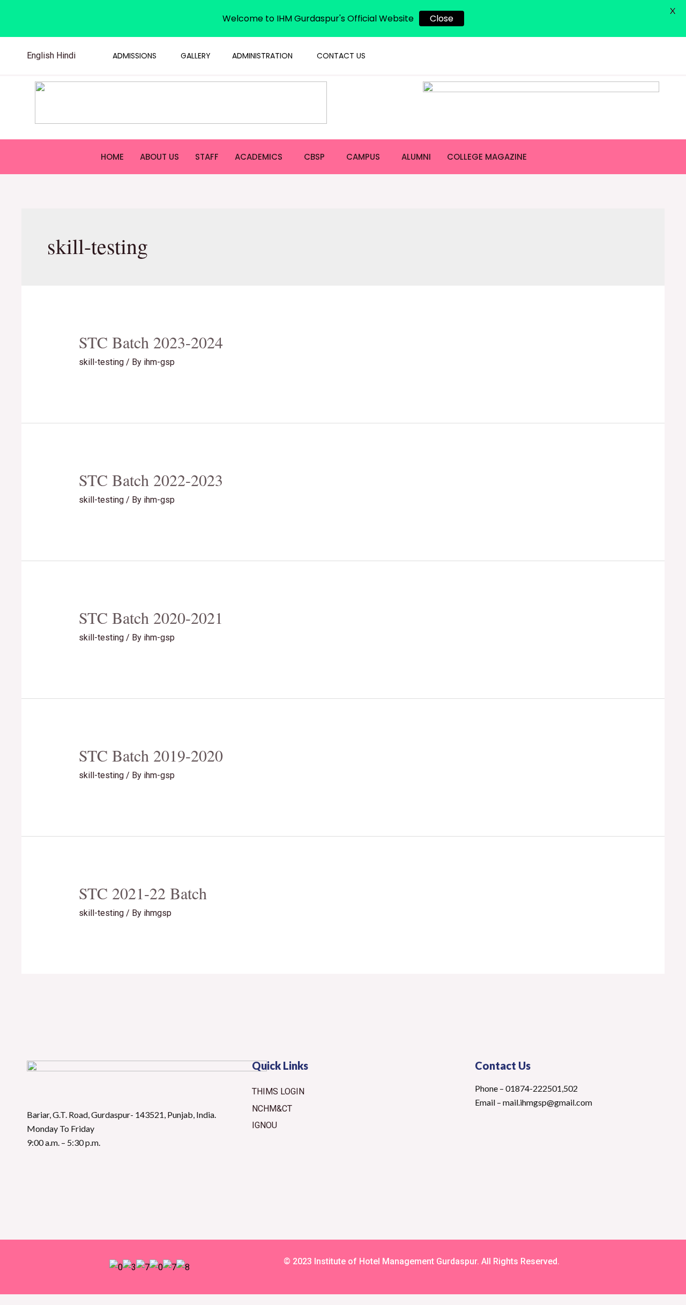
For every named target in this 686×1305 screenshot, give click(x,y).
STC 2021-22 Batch (143, 893)
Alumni (416, 156)
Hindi (66, 55)
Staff (207, 156)
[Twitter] (560, 56)
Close (441, 18)
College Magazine (487, 156)
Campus (363, 156)
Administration (262, 55)
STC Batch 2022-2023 (151, 479)
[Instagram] (623, 56)
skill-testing (101, 362)
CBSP (314, 156)
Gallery (196, 55)
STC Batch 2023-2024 (151, 342)
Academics (258, 156)
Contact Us (341, 55)
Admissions (134, 55)
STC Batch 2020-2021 (151, 617)
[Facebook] (581, 56)
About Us (159, 156)
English (40, 55)
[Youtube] (602, 56)
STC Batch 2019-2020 (151, 755)
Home (112, 156)
